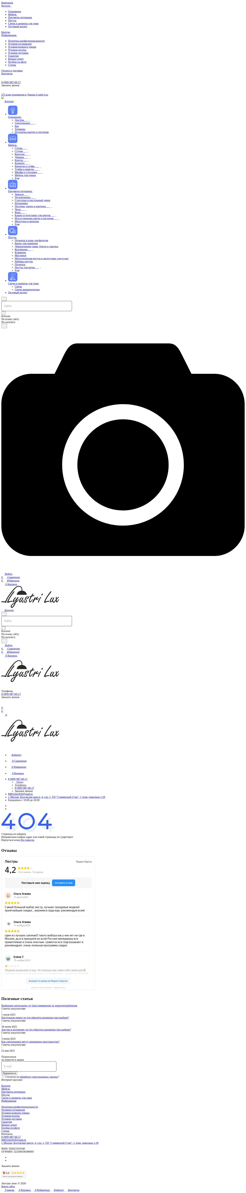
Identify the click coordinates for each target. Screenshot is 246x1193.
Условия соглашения (13, 1109)
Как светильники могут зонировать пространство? (30, 1041)
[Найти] (4, 326)
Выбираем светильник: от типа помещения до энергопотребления (39, 1005)
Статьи (5, 1130)
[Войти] (2, 704)
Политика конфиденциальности (19, 1106)
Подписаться (9, 1073)
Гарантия (6, 1121)
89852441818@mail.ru (20, 794)
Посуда (5, 1094)
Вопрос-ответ (9, 1124)
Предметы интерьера (13, 1091)
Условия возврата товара (15, 1112)
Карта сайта (8, 1186)
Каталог (6, 1085)
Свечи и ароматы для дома (16, 1097)
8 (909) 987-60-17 (11, 82)
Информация (8, 1100)
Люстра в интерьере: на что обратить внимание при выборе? (36, 1029)
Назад (19, 782)
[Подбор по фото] (123, 570)
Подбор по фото (10, 1127)
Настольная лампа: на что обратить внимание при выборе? (35, 1017)
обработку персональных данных (39, 1076)
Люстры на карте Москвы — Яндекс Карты (48, 987)
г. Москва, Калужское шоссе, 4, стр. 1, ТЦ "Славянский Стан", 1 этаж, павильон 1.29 (56, 797)
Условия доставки (11, 1118)
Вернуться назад (10, 840)
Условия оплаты (10, 1115)
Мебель (5, 1088)
